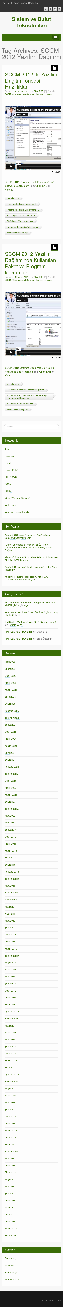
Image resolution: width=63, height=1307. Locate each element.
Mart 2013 (10, 1158)
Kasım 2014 (11, 1060)
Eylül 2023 (10, 801)
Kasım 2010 (11, 1228)
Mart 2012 (10, 1186)
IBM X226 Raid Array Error (18, 631)
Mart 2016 (10, 976)
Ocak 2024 (10, 780)
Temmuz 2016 (12, 955)
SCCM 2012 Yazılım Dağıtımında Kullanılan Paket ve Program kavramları (30, 263)
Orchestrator (11, 470)
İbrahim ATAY (16, 624)
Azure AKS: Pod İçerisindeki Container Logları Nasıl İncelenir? (31, 568)
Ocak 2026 (10, 675)
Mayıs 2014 (11, 1088)
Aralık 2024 (10, 738)
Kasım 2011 (11, 1207)
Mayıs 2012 (11, 1179)
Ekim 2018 (10, 857)
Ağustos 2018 (12, 871)
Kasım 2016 (11, 948)
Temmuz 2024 (12, 773)
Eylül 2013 (10, 1144)
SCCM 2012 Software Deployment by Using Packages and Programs (29, 369)
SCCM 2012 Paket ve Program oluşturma (25, 389)
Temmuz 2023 (12, 808)
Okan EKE (38, 91)
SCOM (8, 490)
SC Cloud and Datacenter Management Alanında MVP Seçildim (30, 604)
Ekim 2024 (10, 752)
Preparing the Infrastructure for (21, 215)
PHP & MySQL (12, 477)
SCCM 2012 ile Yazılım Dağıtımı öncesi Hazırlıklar (31, 80)
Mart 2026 (10, 661)
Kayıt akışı (10, 1265)
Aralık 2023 (10, 787)
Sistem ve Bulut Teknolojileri (31, 22)
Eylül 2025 (10, 703)
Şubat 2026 (11, 668)
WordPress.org (12, 1279)
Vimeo (8, 189)
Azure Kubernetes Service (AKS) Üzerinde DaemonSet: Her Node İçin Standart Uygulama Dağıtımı (29, 547)
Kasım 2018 (11, 850)
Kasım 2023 (11, 794)
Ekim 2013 (10, 1137)
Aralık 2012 (10, 1165)
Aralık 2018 (10, 843)
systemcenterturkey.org (17, 232)
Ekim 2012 (10, 1172)
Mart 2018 (10, 885)
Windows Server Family (17, 512)
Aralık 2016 (10, 941)
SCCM (8, 94)
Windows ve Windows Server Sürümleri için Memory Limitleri (31, 614)
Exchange (10, 456)
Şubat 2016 (11, 983)
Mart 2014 (10, 1102)
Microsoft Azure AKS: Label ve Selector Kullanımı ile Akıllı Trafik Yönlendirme (31, 559)
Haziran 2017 (12, 899)
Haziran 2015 (12, 1018)
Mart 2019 (10, 822)
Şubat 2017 (11, 927)
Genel (8, 463)
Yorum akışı (11, 1272)
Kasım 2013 (11, 1130)
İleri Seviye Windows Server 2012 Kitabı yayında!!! (30, 622)
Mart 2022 (10, 815)
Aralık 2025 (10, 682)
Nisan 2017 (10, 913)
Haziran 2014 (12, 1081)
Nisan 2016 (10, 969)
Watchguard (11, 505)
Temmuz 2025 (12, 717)
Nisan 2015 (10, 1032)
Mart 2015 (10, 1039)
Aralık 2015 (10, 997)
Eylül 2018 (10, 864)
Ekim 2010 (10, 1235)
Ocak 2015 (10, 1053)
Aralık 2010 (10, 1221)
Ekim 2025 (10, 696)
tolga (26, 605)
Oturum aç (10, 1258)
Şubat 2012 (11, 1193)
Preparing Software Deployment (21, 204)
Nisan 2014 (10, 1095)
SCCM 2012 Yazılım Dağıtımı (20, 221)
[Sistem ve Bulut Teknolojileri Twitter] (59, 9)
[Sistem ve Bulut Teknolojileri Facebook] (50, 9)
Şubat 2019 (11, 829)
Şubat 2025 (11, 724)
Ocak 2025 (10, 731)
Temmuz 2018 (12, 878)
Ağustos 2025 (12, 710)
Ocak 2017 (10, 934)
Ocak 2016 (10, 990)
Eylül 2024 (10, 759)
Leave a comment (44, 94)
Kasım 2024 (11, 745)
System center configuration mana (22, 226)
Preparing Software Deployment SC (23, 209)
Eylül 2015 (10, 1004)
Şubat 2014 (11, 1109)
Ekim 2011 (10, 1214)
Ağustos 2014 (12, 1074)
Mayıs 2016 (11, 962)
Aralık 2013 (10, 1123)
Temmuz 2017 (12, 892)
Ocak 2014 (10, 1116)
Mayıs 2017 (11, 906)
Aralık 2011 (10, 1200)
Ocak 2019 (10, 836)
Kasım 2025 (11, 689)
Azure (8, 449)
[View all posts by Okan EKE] (45, 91)
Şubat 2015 (11, 1046)
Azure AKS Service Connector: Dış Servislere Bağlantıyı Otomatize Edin (28, 536)
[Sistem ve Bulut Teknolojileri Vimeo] (55, 9)
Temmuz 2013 (12, 1151)
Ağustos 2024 (12, 766)
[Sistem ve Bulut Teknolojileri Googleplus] (46, 9)
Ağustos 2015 (12, 1011)
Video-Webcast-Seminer (23, 94)
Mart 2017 (10, 920)
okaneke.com (13, 198)
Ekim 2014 (10, 1067)
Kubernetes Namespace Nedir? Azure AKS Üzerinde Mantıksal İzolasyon (26, 578)
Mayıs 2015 (11, 1025)
